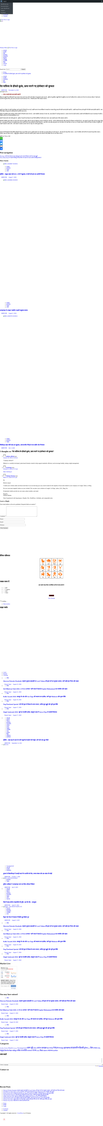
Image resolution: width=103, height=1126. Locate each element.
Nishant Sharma (10, 476)
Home (4, 1103)
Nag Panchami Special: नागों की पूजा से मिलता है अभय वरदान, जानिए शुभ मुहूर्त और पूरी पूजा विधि (30, 704)
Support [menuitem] (3, 10)
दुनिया (86, 1048)
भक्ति (7, 678)
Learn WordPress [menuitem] (5, 8)
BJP (6, 588)
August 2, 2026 (12, 313)
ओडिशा (35, 1048)
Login (4, 65)
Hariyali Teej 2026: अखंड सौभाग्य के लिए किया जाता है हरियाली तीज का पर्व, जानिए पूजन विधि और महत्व (27, 1099)
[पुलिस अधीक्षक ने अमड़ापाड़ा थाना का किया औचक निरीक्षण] (10, 878)
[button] (4, 47)
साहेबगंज (8, 735)
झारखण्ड (5, 54)
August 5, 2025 (16, 920)
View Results (51, 598)
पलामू (7, 726)
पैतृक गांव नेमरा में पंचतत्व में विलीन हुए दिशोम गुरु (16, 917)
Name (1, 519)
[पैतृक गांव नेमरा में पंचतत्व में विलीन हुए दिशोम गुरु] (12, 906)
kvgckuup (9, 467)
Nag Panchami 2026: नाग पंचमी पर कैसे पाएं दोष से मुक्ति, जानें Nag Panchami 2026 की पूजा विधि (26, 1097)
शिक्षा (4, 62)
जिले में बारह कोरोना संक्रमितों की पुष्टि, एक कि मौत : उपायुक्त (19, 902)
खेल (4, 53)
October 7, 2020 (16, 876)
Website (2, 525)
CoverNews (20, 1113)
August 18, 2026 (17, 699)
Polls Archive (6, 604)
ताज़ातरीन (5, 56)
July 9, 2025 (15, 887)
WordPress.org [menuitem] (4, 4)
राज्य (7, 171)
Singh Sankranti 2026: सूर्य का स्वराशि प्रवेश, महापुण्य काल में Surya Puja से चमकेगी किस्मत (30, 712)
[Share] (51, 148)
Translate (100, 1066)
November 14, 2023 (14, 90)
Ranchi (8, 908)
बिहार (4, 82)
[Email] (51, 146)
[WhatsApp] (51, 138)
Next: (20, 157)
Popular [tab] (5, 673)
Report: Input (8, 684)
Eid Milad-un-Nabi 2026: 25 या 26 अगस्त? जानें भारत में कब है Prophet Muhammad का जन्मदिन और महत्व (35, 689)
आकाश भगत (4, 90)
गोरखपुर (61, 1048)
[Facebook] (51, 141)
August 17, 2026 (17, 707)
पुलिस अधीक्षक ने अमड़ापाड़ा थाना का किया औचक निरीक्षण (19, 884)
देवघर (89, 1048)
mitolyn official (10, 456)
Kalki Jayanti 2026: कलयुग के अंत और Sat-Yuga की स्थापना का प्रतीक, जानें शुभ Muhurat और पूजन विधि (34, 696)
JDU (6, 591)
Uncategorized (10, 866)
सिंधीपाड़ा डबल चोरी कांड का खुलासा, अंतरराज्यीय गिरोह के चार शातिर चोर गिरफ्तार (22, 445)
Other (6, 592)
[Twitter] (51, 143)
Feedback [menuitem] (3, 12)
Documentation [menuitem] (4, 6)
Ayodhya (2, 1048)
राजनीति (5, 60)
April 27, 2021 (15, 905)
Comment (3, 516)
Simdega (15, 1048)
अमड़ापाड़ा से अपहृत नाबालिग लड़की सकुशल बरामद (14, 310)
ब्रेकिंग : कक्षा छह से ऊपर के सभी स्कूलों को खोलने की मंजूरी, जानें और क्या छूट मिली (25, 740)
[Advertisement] (51, 34)
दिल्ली (81, 1047)
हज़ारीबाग (8, 737)
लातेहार (8, 732)
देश (4, 80)
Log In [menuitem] (4, 1)
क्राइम (4, 52)
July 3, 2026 (12, 448)
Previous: (19, 156)
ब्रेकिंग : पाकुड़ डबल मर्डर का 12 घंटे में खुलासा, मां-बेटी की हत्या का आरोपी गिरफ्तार (22, 174)
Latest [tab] (4, 672)
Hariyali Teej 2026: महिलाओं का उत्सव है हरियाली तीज (16, 1100)
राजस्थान (29, 1050)
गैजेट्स (8, 721)
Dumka (6, 1048)
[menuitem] (1, 1)
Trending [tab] (5, 675)
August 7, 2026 (12, 177)
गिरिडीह (51, 1048)
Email (1, 522)
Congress (7, 589)
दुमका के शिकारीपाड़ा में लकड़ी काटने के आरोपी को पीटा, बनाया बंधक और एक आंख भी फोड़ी (27, 873)
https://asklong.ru (7, 471)
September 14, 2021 (17, 743)
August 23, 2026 (17, 684)
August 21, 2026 (17, 692)
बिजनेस (5, 57)
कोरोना (8, 719)
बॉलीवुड (5, 59)
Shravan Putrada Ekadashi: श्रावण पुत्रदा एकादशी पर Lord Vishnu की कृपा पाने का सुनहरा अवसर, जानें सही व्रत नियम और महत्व (41, 681)
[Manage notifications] (4, 1119)
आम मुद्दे (5, 50)
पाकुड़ (7, 169)
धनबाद (7, 725)
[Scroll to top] (0, 1114)
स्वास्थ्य (5, 63)
